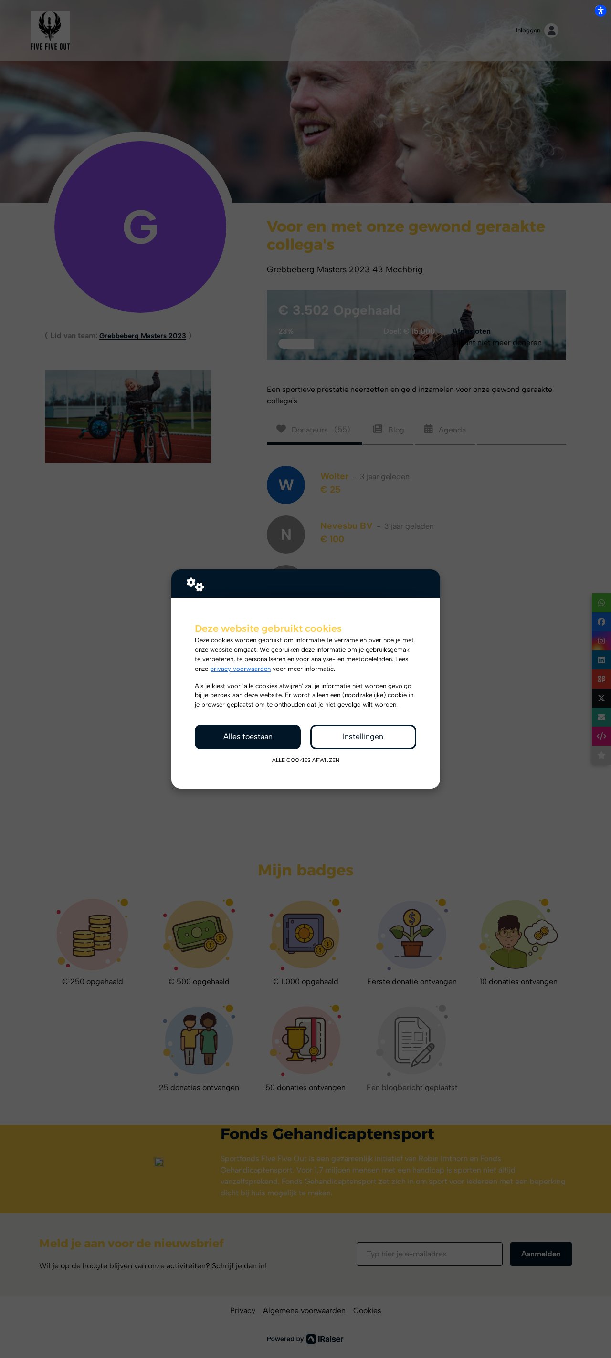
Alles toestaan (248, 736)
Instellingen (363, 736)
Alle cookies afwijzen (305, 760)
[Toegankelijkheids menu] (600, 10)
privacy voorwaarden (240, 668)
